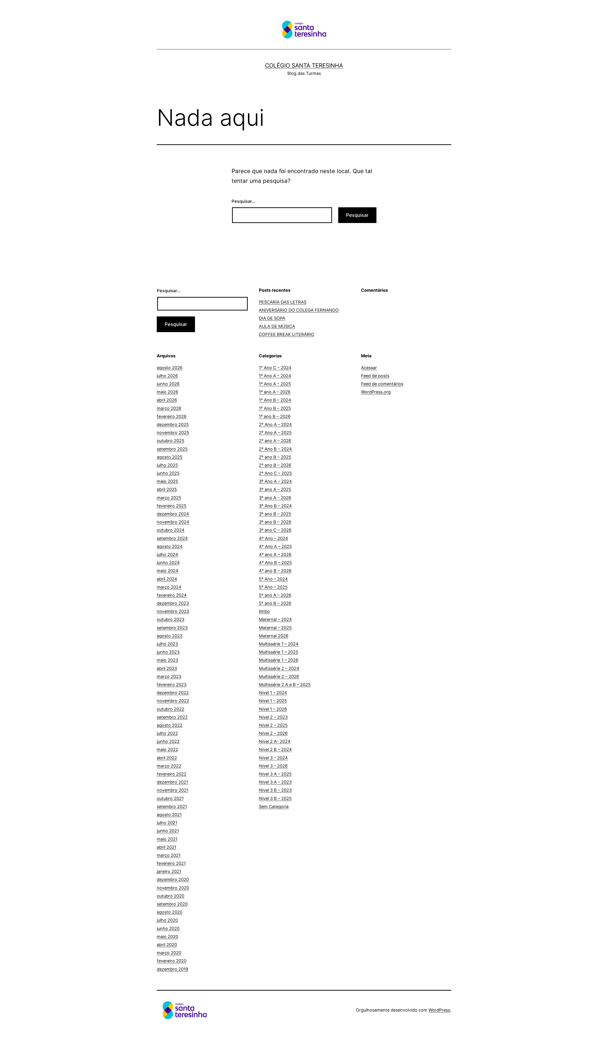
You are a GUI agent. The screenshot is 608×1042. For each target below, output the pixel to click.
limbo (264, 611)
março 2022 (169, 765)
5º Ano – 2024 (273, 579)
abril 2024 (167, 579)
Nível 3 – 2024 (273, 757)
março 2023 (169, 676)
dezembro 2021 (172, 782)
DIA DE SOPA (272, 318)
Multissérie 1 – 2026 (278, 660)
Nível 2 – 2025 (273, 725)
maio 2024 (167, 570)
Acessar (369, 367)
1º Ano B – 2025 (275, 408)
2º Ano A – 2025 (275, 432)
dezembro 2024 (173, 513)
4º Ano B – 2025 (275, 562)
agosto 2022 (169, 725)
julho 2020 (167, 920)
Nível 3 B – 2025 (275, 798)
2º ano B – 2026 (275, 465)
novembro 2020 (173, 887)
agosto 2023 (169, 635)
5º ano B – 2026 (275, 603)
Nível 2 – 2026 (273, 733)
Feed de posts (375, 375)
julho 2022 (167, 733)
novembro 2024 (173, 521)
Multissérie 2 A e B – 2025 (285, 684)
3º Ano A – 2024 (275, 481)
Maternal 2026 (273, 635)
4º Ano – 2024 (273, 538)
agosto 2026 (169, 367)
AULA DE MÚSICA (277, 326)
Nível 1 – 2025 (273, 700)
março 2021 (168, 855)
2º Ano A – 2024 (275, 424)
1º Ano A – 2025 (275, 383)
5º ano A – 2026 (275, 595)
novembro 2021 (172, 790)
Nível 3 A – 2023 (275, 782)
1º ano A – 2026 (274, 391)
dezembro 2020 (173, 879)
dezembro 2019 (172, 969)
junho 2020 (168, 928)
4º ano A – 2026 (275, 554)
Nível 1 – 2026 (273, 709)
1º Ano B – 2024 (275, 399)
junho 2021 (168, 830)
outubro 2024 (171, 530)
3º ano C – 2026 (275, 530)
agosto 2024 (170, 546)
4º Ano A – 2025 (275, 546)
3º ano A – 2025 (275, 489)
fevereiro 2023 (171, 684)
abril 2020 (167, 944)
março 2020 (169, 952)
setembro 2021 (172, 806)
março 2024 (169, 587)
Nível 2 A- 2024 (274, 741)
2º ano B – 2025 (275, 457)
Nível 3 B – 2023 (275, 790)
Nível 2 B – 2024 (275, 749)
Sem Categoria (274, 806)
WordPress (439, 1010)
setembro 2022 (172, 717)
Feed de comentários (382, 383)
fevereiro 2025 (171, 505)
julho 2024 (167, 554)
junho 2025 (168, 473)
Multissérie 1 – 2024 (279, 643)
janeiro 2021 (169, 871)
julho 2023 (167, 643)
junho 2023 (168, 651)
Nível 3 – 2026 (273, 765)
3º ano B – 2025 (275, 513)
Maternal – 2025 (275, 627)
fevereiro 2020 (171, 960)
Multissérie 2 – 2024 (279, 668)
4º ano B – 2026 (275, 570)
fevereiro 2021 (171, 863)
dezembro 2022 (173, 692)
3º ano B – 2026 (275, 521)
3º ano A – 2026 (275, 497)
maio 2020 (167, 936)
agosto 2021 (169, 814)
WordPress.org (376, 391)
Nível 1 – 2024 (273, 692)
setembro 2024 (172, 538)
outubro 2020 (170, 895)
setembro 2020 (172, 903)
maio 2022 (167, 749)
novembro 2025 (173, 432)
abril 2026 (167, 399)
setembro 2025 (172, 448)
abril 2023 (167, 668)
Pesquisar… (243, 201)
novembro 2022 (173, 700)
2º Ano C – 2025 (275, 473)
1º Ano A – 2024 (275, 375)
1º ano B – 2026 (274, 416)
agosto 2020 (169, 912)
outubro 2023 (170, 619)
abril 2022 (167, 757)
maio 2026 (167, 391)
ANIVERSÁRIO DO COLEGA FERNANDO (299, 310)
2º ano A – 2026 (275, 440)
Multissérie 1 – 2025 (278, 651)
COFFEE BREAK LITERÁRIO (286, 334)
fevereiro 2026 (171, 416)
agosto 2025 (169, 457)
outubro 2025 (170, 440)
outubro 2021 (170, 798)
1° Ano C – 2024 (275, 367)
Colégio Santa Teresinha (304, 65)
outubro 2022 (170, 709)
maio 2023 (167, 660)
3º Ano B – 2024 (275, 505)
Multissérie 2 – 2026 (279, 676)
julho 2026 (167, 375)
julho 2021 (167, 822)
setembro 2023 (172, 627)
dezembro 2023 (173, 603)
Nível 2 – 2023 (273, 717)
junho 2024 (168, 562)
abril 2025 (167, 489)
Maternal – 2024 (275, 619)
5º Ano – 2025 (273, 587)
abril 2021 (166, 847)
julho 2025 (167, 465)
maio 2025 (167, 481)
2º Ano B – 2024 (275, 448)
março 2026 (169, 408)
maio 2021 (167, 839)
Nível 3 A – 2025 (275, 773)
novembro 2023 (173, 611)
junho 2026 (168, 383)
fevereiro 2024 (172, 595)
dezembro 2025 (173, 424)
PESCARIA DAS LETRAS (282, 302)
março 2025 (169, 497)
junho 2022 (168, 741)
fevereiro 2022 (171, 773)
